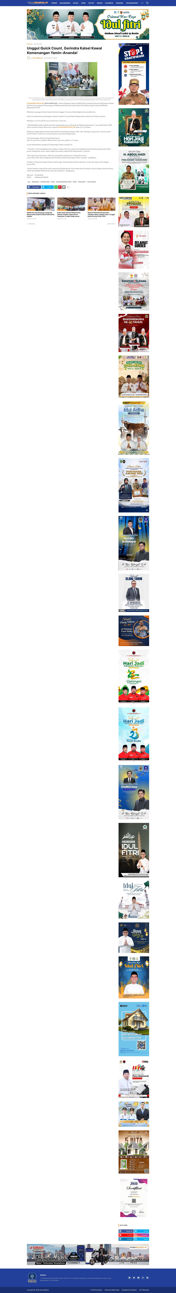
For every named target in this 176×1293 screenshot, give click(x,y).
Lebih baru (31, 224)
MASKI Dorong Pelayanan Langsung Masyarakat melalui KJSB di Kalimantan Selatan (40, 214)
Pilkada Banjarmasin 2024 (63, 182)
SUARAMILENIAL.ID (35, 103)
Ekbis (83, 3)
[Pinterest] (60, 187)
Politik (91, 3)
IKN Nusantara (132, 3)
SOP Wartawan (144, 1290)
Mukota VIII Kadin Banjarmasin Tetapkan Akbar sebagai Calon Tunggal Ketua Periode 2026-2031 (101, 214)
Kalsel (76, 3)
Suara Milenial (44, 1290)
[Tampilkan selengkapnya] (68, 187)
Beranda (29, 44)
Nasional (119, 3)
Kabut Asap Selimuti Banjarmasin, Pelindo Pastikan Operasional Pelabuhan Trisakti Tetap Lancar (69, 214)
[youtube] (138, 1277)
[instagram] (143, 1277)
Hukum (99, 3)
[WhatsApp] (56, 187)
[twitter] (134, 1277)
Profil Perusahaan (96, 1290)
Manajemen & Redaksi (129, 1290)
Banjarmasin (65, 3)
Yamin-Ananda (91, 182)
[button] (142, 3)
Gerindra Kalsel (45, 182)
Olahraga (109, 3)
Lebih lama (110, 224)
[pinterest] (147, 1277)
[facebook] (129, 1277)
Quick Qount (81, 182)
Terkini (54, 3)
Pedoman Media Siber (112, 1290)
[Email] (64, 187)
